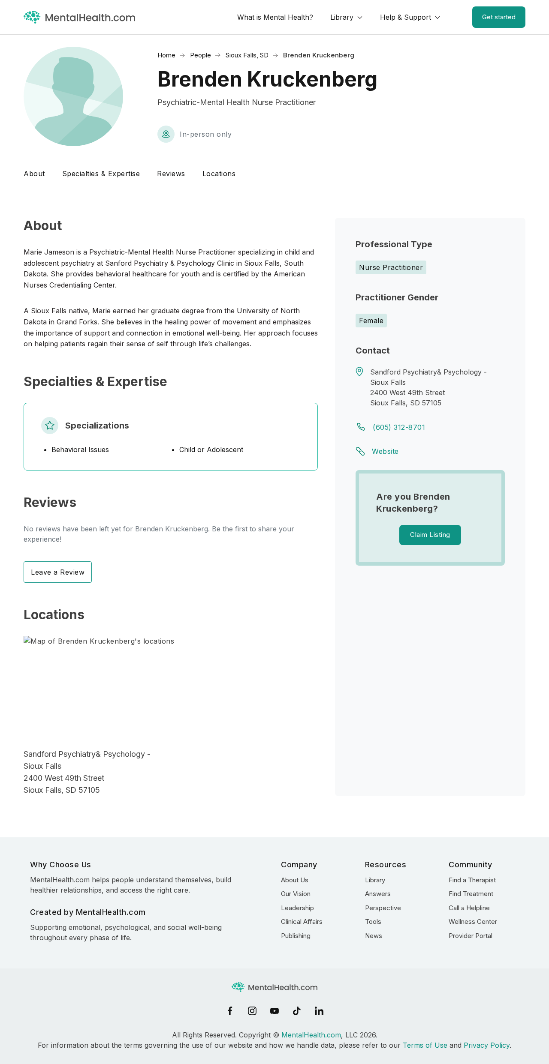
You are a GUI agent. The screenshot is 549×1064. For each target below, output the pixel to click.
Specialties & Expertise (101, 173)
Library (341, 17)
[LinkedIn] (319, 1011)
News (373, 936)
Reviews (171, 173)
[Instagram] (252, 1011)
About (34, 173)
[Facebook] (230, 1011)
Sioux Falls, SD (247, 55)
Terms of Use (425, 1045)
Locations (219, 173)
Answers (378, 894)
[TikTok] (297, 1011)
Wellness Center (473, 921)
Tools (373, 921)
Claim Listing (430, 535)
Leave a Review (57, 572)
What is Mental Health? (275, 17)
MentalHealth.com (311, 1035)
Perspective (383, 908)
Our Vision (296, 894)
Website (385, 451)
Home (166, 55)
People (200, 55)
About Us (294, 880)
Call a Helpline (469, 908)
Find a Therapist (472, 880)
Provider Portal (470, 936)
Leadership (297, 908)
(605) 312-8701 (399, 427)
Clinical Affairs (302, 921)
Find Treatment (471, 894)
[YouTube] (274, 1011)
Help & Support (405, 17)
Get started (499, 17)
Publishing (296, 936)
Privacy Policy (487, 1045)
